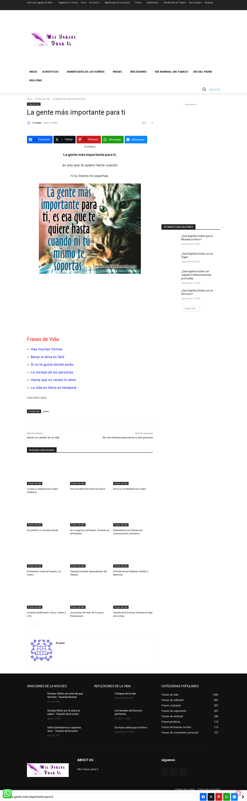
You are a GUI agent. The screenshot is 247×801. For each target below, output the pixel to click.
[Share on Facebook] (203, 797)
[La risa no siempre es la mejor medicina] (47, 471)
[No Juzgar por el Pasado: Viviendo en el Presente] (90, 512)
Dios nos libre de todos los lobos (87, 489)
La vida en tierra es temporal (53, 388)
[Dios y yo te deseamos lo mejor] (133, 471)
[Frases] (29, 123)
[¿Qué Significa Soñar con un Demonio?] (170, 295)
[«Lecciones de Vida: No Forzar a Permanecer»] (90, 595)
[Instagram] (203, 8)
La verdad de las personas (52, 372)
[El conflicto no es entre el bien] (47, 512)
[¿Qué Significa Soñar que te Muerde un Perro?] (170, 240)
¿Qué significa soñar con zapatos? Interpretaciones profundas (196, 275)
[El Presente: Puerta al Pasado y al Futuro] (47, 554)
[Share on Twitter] (211, 797)
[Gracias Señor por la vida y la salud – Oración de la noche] (35, 715)
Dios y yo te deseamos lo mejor (129, 489)
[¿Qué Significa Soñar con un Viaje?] (170, 258)
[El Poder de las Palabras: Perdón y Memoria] (133, 554)
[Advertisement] (152, 40)
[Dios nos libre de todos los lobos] (90, 471)
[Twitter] (208, 8)
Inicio (29, 98)
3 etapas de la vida (125, 693)
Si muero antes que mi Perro (131, 727)
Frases (38, 122)
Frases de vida (42, 98)
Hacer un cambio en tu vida (43, 437)
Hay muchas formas (47, 349)
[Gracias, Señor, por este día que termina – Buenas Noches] (35, 698)
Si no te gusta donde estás (52, 364)
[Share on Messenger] (234, 797)
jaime (46, 411)
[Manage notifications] (238, 793)
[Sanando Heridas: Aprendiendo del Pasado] (90, 554)
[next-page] (35, 624)
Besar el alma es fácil (47, 357)
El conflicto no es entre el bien (42, 530)
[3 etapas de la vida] (103, 698)
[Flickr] (173, 771)
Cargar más (190, 308)
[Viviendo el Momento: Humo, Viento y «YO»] (47, 595)
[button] (210, 89)
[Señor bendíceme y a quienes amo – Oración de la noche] (35, 732)
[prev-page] (29, 624)
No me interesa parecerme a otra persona (128, 437)
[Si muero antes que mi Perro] (103, 732)
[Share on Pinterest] (218, 797)
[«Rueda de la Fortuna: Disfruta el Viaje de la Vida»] (133, 595)
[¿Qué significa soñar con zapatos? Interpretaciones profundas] (170, 276)
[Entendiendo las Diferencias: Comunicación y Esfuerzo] (133, 512)
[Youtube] (218, 8)
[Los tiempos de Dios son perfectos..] (103, 715)
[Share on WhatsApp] (226, 797)
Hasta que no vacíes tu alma (53, 380)
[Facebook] (198, 8)
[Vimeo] (213, 8)
